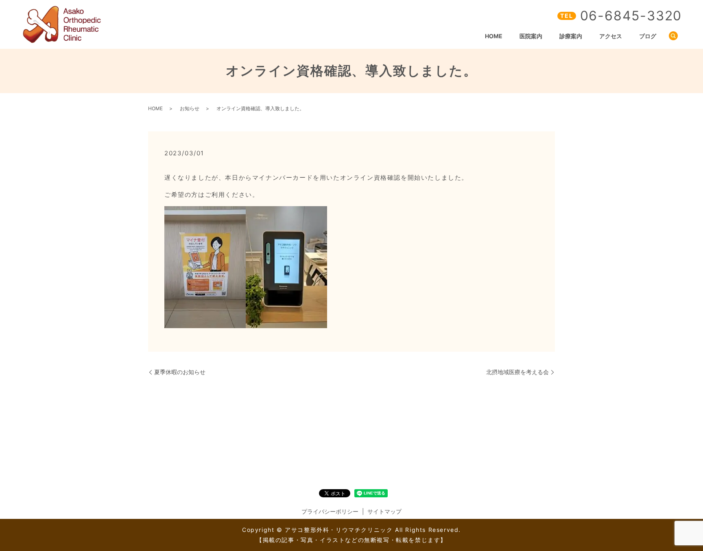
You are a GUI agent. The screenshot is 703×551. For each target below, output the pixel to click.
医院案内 (531, 36)
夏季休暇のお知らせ (179, 371)
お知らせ (189, 108)
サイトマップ (384, 511)
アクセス (610, 36)
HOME (493, 36)
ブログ (647, 36)
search (673, 36)
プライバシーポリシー (329, 511)
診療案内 (570, 36)
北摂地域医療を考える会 (517, 371)
